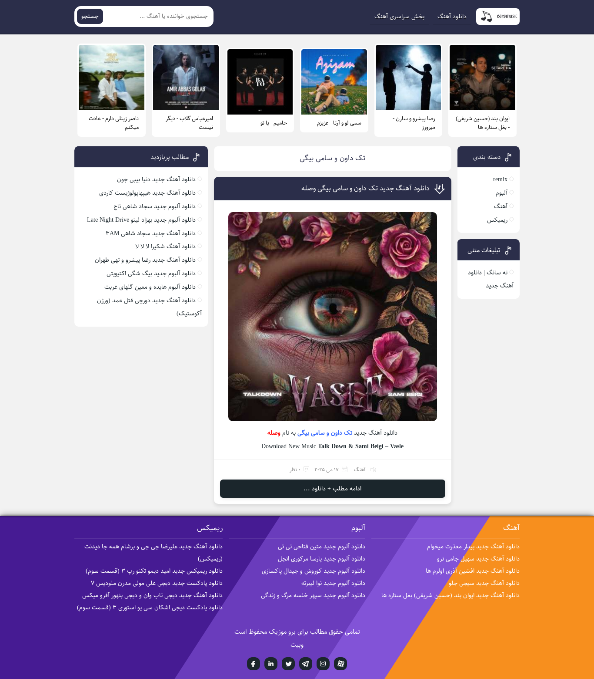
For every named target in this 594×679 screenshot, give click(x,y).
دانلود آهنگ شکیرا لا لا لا (165, 246)
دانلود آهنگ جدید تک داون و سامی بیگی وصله (365, 188)
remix (500, 179)
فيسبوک (253, 663)
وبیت (297, 645)
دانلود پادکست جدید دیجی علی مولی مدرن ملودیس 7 (157, 583)
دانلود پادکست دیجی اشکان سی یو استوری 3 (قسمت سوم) (150, 607)
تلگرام (305, 663)
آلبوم (501, 193)
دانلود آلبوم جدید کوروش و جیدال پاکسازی (313, 571)
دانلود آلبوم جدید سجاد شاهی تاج (154, 206)
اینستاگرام (323, 663)
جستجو (90, 16)
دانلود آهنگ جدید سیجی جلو (484, 583)
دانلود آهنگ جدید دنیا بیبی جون (156, 179)
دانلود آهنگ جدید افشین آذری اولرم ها (473, 571)
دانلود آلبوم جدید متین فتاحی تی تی (321, 546)
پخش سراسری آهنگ (399, 16)
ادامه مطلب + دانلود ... (332, 488)
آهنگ (360, 470)
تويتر (288, 663)
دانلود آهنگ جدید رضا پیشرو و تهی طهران (145, 260)
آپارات (340, 663)
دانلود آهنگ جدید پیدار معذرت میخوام (473, 546)
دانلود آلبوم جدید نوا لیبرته (333, 583)
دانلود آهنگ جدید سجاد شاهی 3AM (151, 233)
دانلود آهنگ (452, 16)
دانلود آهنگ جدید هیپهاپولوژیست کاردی (147, 193)
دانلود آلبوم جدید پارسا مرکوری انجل (321, 559)
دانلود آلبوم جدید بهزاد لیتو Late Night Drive (141, 220)
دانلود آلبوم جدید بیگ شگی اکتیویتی (151, 273)
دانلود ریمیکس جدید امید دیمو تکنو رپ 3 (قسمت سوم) (154, 571)
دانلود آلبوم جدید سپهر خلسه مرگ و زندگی (313, 595)
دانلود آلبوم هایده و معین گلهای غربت (150, 287)
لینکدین (270, 663)
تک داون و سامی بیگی (324, 433)
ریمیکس (497, 220)
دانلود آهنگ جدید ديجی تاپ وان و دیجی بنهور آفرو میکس (152, 595)
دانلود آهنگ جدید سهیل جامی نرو (478, 559)
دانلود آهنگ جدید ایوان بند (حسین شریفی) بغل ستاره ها (450, 595)
